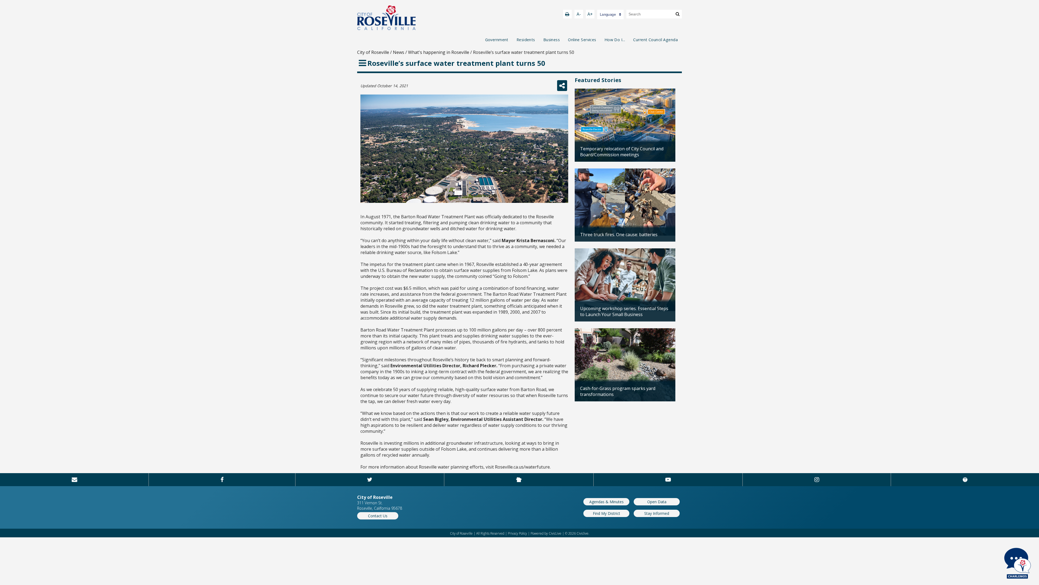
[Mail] (74, 479)
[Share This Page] (562, 85)
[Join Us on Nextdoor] (519, 479)
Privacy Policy (517, 533)
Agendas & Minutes (606, 501)
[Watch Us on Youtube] (668, 479)
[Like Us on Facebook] (222, 479)
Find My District (606, 513)
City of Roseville (373, 52)
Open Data (656, 501)
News (398, 52)
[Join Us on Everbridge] (965, 479)
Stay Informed (656, 513)
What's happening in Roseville (438, 52)
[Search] (677, 14)
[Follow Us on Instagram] (817, 479)
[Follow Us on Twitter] (369, 479)
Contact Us (377, 515)
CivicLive (555, 533)
